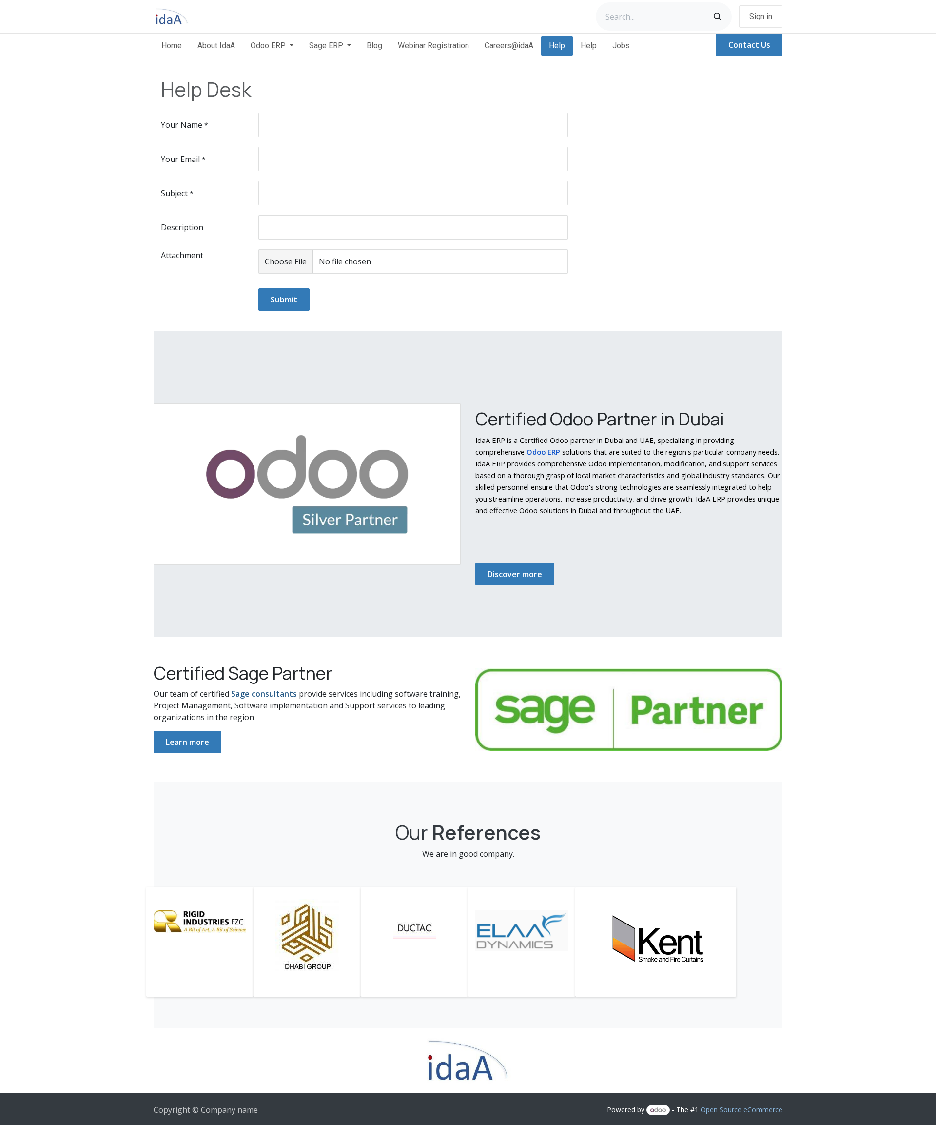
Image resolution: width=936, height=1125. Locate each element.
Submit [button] (284, 299)
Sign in (760, 16)
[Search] (717, 16)
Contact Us (749, 45)
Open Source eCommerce (741, 1109)
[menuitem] (172, 46)
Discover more (515, 574)
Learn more (187, 742)
